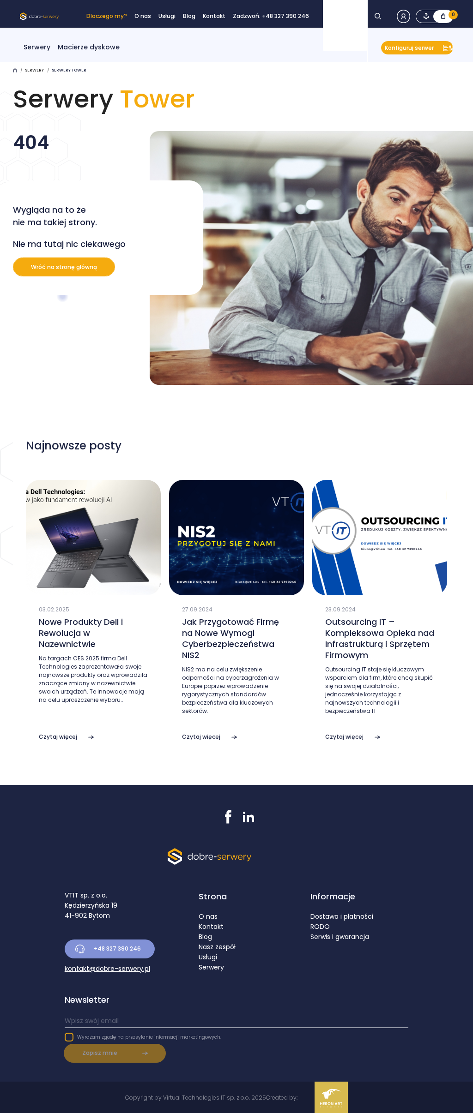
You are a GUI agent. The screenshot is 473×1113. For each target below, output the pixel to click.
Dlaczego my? (106, 16)
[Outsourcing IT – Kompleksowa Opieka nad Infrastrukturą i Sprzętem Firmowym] (379, 590)
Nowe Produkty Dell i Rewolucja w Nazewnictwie (81, 633)
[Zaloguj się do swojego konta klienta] (406, 15)
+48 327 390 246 (117, 948)
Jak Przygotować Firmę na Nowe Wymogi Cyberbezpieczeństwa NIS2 (230, 638)
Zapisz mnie (99, 1053)
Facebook (228, 817)
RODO (320, 926)
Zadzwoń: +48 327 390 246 (271, 16)
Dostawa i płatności (341, 916)
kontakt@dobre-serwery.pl (107, 968)
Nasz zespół (217, 946)
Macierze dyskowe (89, 47)
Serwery (37, 47)
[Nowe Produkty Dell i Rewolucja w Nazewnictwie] (93, 590)
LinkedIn (248, 817)
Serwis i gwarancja (339, 936)
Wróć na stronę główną (64, 267)
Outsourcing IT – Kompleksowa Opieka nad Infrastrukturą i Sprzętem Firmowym (379, 638)
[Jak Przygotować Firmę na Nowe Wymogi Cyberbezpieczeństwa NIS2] (236, 590)
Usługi (167, 16)
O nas (142, 16)
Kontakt (214, 16)
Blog (189, 16)
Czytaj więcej (58, 737)
